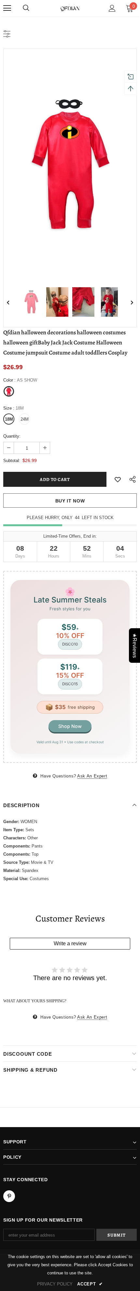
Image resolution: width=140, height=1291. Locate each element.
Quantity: (12, 436)
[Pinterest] (9, 1196)
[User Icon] (112, 8)
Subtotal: (11, 460)
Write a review (70, 943)
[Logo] (70, 8)
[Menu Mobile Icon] (7, 8)
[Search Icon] (26, 8)
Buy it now (70, 500)
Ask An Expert (92, 776)
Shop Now (70, 726)
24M (25, 419)
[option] (70, 164)
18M (9, 419)
